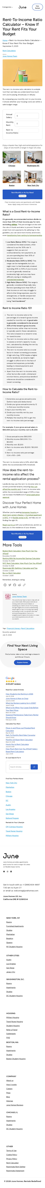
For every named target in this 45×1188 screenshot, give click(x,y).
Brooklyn (9, 938)
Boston (12, 185)
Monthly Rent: (10, 123)
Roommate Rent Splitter (15, 1167)
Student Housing (13, 1026)
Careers (9, 1089)
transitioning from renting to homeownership (24, 235)
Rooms (9, 922)
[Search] (34, 767)
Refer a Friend (11, 1030)
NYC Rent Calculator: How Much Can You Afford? (22, 563)
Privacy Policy (11, 1159)
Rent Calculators (9, 51)
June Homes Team (10, 56)
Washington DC (33, 166)
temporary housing (29, 512)
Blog (8, 1097)
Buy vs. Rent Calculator (12, 573)
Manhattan (10, 787)
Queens (9, 943)
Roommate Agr (12, 1171)
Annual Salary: (9, 116)
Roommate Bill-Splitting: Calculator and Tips (20, 568)
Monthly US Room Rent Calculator (19, 740)
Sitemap (9, 1101)
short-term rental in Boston (13, 515)
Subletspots (11, 1034)
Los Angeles (10, 809)
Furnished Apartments (15, 926)
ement (21, 1171)
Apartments (11, 987)
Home (5, 40)
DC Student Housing (14, 996)
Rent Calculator (12, 1163)
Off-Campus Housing (14, 827)
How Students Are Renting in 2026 (19, 694)
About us (9, 1080)
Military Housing (12, 836)
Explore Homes (22, 662)
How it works (11, 1085)
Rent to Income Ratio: (12, 131)
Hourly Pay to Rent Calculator (17, 744)
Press (8, 1093)
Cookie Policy (11, 1155)
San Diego (10, 814)
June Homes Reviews (14, 1105)
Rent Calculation (27, 628)
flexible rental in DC (20, 518)
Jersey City (10, 972)
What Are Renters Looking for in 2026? (21, 703)
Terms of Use (11, 1151)
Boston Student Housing (15, 1059)
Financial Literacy (13, 628)
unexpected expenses (15, 280)
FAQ (8, 1038)
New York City (33, 185)
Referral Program (12, 818)
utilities (14, 224)
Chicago (11, 166)
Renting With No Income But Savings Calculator (21, 558)
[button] (13, 681)
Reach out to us (9, 525)
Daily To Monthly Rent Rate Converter (20, 735)
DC (7, 800)
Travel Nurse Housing (14, 831)
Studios (9, 930)
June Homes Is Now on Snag (17, 698)
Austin (8, 805)
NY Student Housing (14, 947)
